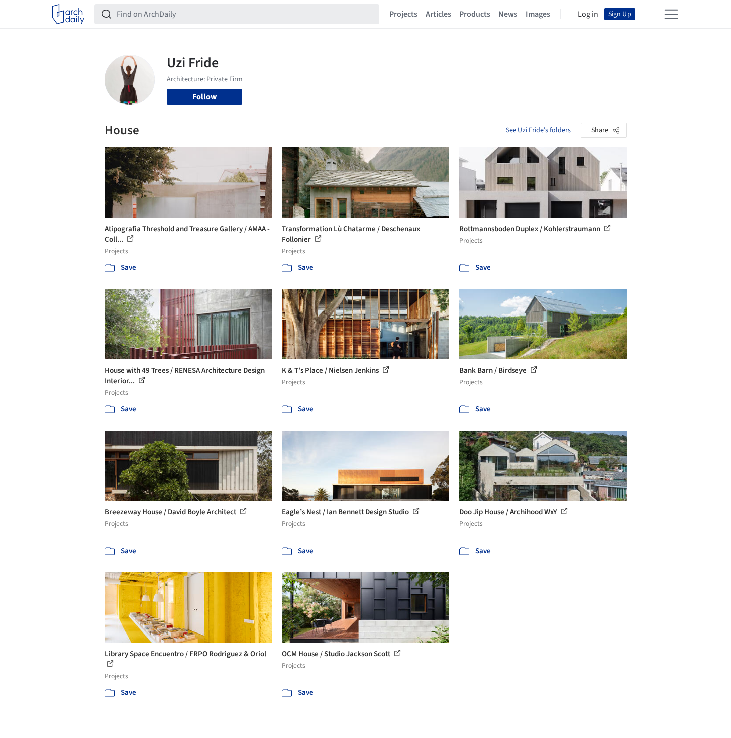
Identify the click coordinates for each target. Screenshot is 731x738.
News (507, 14)
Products (474, 14)
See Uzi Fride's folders (538, 130)
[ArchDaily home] (68, 14)
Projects (403, 14)
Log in (588, 14)
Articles (438, 14)
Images (538, 14)
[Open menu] (671, 14)
